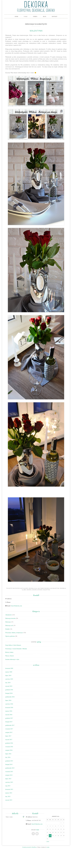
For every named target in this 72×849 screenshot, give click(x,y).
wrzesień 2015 (9, 771)
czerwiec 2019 (9, 679)
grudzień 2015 (9, 761)
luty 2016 (7, 757)
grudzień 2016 (9, 743)
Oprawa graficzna (10, 636)
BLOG (44, 16)
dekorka (29, 589)
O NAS (25, 16)
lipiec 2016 (8, 754)
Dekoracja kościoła (10, 618)
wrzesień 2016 (9, 746)
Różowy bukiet (9, 652)
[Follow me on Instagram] (37, 833)
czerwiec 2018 (9, 704)
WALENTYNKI (36, 31)
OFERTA (35, 16)
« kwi (47, 841)
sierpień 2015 (8, 775)
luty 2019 (7, 682)
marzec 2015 (8, 793)
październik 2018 (9, 697)
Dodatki (7, 629)
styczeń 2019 (8, 686)
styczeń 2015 (8, 800)
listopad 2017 (8, 722)
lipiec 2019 (8, 675)
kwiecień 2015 (9, 789)
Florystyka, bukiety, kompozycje (14, 632)
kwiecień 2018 (9, 707)
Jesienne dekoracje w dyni (12, 659)
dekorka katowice (37, 589)
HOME (16, 16)
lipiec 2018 (8, 700)
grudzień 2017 (9, 718)
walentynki (46, 589)
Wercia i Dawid (9, 656)
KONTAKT (54, 16)
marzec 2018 (8, 711)
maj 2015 (7, 786)
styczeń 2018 (8, 714)
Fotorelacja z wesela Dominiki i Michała (16, 649)
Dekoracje (8, 622)
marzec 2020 (8, 672)
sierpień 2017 (8, 732)
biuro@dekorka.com (16, 606)
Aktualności (24, 588)
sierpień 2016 (8, 750)
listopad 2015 (8, 764)
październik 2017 (9, 725)
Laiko (48, 847)
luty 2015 (7, 796)
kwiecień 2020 (9, 668)
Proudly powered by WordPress (29, 847)
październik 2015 (9, 768)
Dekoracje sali (33, 588)
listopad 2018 (8, 693)
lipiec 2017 (8, 736)
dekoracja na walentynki (51, 588)
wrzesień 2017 (9, 729)
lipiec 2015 (8, 779)
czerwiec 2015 (9, 782)
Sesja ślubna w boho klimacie (13, 645)
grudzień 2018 (9, 690)
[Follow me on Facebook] (33, 833)
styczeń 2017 (8, 739)
